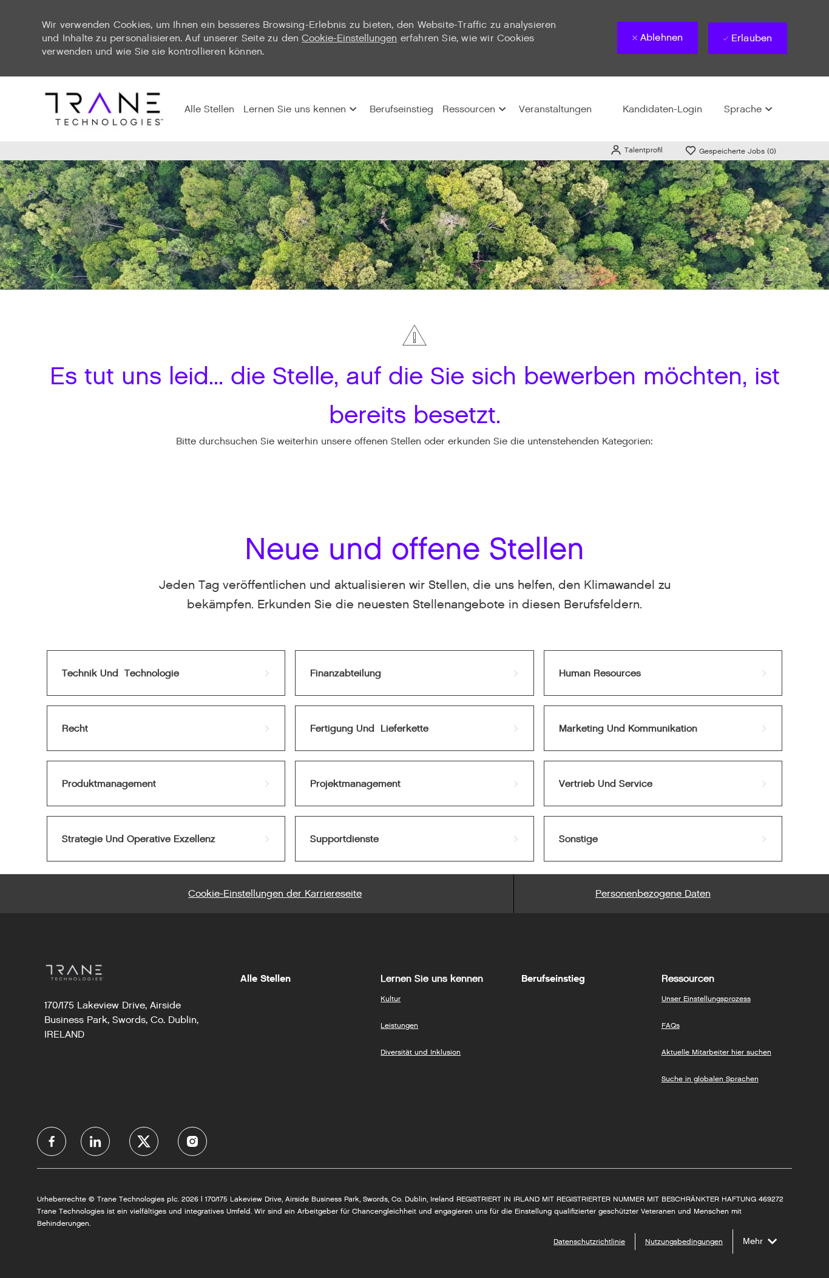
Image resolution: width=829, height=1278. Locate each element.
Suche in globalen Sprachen (710, 1078)
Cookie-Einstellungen (349, 38)
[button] (636, 149)
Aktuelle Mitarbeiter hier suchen (716, 1051)
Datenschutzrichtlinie (589, 1241)
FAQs (671, 1025)
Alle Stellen (209, 109)
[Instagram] (192, 1141)
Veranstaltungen (555, 109)
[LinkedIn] (95, 1141)
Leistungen (399, 1025)
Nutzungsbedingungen (684, 1241)
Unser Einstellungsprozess (706, 998)
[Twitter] (143, 1141)
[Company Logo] (102, 108)
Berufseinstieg (401, 109)
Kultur (391, 998)
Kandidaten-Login (662, 109)
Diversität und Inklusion (421, 1051)
